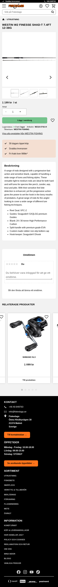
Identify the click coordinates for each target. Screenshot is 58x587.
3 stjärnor (12, 264)
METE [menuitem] (6, 509)
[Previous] (8, 77)
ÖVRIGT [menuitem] (7, 513)
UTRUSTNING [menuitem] (10, 476)
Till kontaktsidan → (17, 435)
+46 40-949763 (16, 407)
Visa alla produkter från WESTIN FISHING (22, 133)
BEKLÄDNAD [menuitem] (10, 495)
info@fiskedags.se (17, 412)
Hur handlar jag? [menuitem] (14, 535)
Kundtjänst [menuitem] (10, 525)
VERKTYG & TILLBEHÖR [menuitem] (15, 490)
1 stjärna (7, 264)
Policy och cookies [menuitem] (14, 540)
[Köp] (24, 120)
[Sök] (53, 12)
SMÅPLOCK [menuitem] (9, 485)
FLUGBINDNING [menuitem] (11, 504)
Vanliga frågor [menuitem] (12, 563)
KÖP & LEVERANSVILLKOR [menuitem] (16, 530)
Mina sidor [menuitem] (9, 554)
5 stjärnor (17, 264)
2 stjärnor (9, 264)
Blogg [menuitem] (7, 558)
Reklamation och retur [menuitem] (17, 544)
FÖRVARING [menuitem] (9, 499)
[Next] (50, 77)
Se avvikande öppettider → (21, 463)
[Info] (29, 380)
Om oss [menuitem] (8, 549)
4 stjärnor (14, 264)
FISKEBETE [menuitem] (9, 480)
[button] (4, 6)
